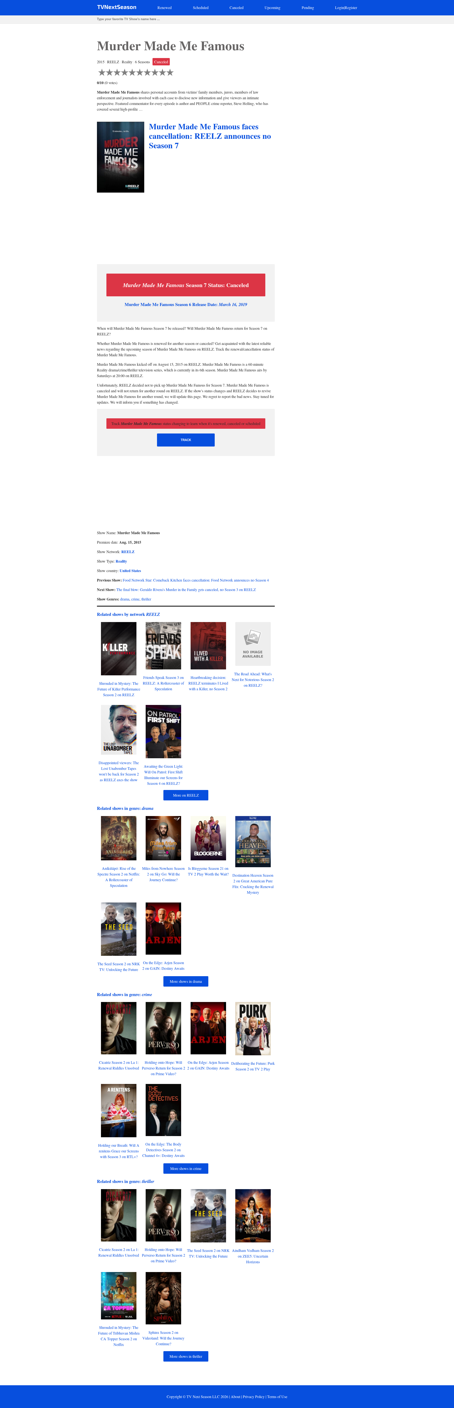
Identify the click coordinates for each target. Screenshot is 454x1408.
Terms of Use (277, 1396)
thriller (146, 598)
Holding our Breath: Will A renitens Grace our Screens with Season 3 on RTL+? (118, 1151)
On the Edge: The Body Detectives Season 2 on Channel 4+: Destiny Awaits (163, 1150)
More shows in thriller (186, 1356)
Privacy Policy (254, 1396)
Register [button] (351, 7)
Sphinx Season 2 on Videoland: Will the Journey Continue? (163, 1338)
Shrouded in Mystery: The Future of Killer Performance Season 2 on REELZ (118, 689)
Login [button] (339, 7)
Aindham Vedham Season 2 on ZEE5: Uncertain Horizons (253, 1256)
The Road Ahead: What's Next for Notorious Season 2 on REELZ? (253, 679)
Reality (121, 561)
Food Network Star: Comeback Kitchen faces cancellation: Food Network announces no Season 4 (196, 580)
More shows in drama (186, 981)
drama (124, 598)
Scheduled (201, 7)
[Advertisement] (186, 227)
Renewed (164, 7)
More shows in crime (185, 1168)
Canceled (237, 7)
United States (130, 570)
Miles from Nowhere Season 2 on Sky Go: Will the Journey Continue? (163, 874)
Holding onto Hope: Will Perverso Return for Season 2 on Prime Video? (163, 1068)
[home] (116, 7)
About (235, 1396)
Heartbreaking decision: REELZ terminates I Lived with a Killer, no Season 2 (208, 683)
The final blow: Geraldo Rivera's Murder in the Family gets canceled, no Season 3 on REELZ (186, 589)
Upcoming (272, 7)
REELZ (128, 551)
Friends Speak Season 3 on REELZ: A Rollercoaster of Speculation (163, 683)
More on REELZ (186, 795)
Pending (308, 7)
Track (186, 440)
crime (135, 598)
